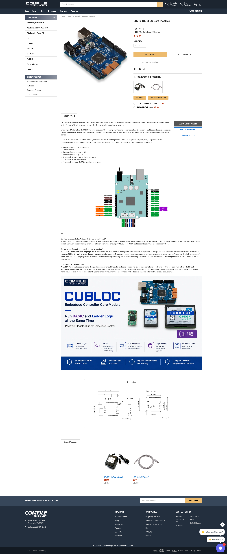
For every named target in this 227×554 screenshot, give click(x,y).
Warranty (63, 11)
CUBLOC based (32, 94)
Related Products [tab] (70, 442)
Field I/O (30, 59)
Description (69, 116)
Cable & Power (32, 64)
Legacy (30, 69)
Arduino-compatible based (37, 82)
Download (52, 11)
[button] (185, 54)
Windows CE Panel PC (35, 33)
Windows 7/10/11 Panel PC (37, 28)
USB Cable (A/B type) (145, 107)
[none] (95, 53)
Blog (42, 11)
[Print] (144, 69)
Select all (140, 98)
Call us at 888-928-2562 (37, 527)
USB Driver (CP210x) (188, 135)
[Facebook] (135, 69)
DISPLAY (30, 54)
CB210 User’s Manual (188, 124)
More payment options (150, 62)
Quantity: (137, 41)
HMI (28, 38)
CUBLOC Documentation (188, 130)
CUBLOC (30, 43)
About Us (74, 11)
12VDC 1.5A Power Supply (147, 103)
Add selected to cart (158, 98)
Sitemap (118, 536)
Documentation (31, 11)
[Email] (139, 69)
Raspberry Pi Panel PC (35, 23)
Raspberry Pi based (34, 90)
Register (187, 5)
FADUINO (30, 49)
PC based (30, 86)
